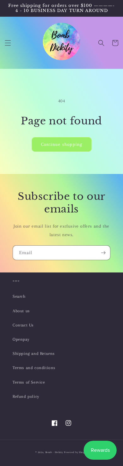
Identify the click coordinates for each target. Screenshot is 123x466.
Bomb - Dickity (54, 452)
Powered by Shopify (76, 452)
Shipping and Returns (34, 353)
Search (19, 296)
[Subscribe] (103, 252)
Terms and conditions (34, 367)
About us (21, 310)
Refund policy (26, 396)
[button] (8, 43)
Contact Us (23, 325)
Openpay (21, 339)
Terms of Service (29, 382)
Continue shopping (61, 144)
